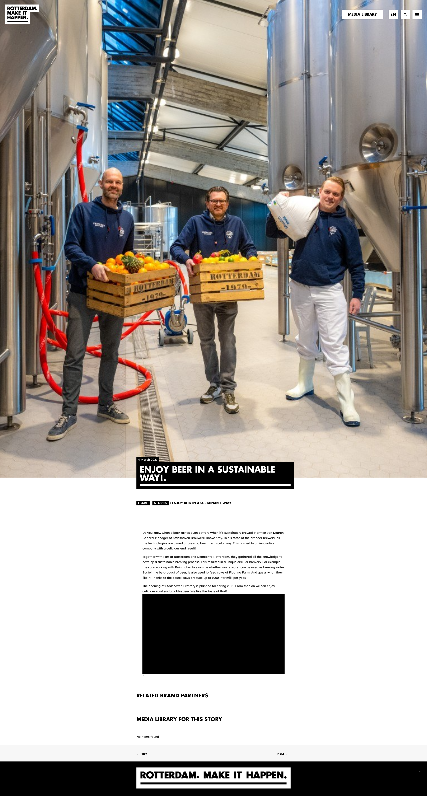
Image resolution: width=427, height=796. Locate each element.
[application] (213, 634)
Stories (160, 503)
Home (143, 503)
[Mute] (277, 671)
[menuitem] (363, 14)
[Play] (144, 671)
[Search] (404, 14)
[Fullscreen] (282, 671)
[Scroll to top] (420, 770)
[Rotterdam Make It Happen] (22, 15)
